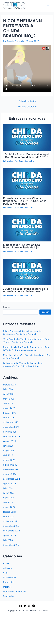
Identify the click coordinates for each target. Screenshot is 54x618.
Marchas (7, 587)
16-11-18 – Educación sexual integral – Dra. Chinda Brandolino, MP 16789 (26, 155)
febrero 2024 (9, 512)
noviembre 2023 (11, 526)
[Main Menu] (48, 6)
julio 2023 (8, 540)
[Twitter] (25, 606)
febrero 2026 (9, 413)
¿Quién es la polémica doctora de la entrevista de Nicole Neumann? (25, 290)
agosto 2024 (9, 483)
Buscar (6, 307)
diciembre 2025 (10, 422)
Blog (5, 572)
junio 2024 (8, 493)
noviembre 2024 (11, 469)
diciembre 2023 (10, 521)
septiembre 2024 (11, 479)
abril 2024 (8, 502)
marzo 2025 (9, 460)
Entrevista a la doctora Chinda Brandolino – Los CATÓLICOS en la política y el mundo (24, 201)
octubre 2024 (9, 474)
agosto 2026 (9, 384)
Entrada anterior (27, 101)
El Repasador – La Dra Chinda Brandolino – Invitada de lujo (21, 246)
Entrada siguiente (27, 107)
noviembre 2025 (11, 427)
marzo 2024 (9, 507)
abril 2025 (8, 455)
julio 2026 (8, 389)
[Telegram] (33, 606)
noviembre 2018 (11, 545)
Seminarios (8, 596)
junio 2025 (8, 446)
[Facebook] (20, 606)
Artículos (7, 568)
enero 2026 (9, 417)
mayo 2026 (8, 399)
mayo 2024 (8, 497)
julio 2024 (8, 488)
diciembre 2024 (10, 465)
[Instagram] (29, 606)
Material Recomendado (14, 591)
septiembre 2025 (11, 436)
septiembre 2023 (11, 530)
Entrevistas (8, 161)
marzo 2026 (9, 408)
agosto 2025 (9, 441)
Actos (6, 563)
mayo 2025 (8, 450)
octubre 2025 (9, 432)
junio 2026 (8, 394)
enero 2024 (9, 516)
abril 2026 (8, 403)
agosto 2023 (9, 535)
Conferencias (9, 577)
